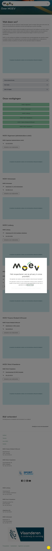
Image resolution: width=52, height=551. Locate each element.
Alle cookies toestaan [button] (17, 288)
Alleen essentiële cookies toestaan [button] (31, 288)
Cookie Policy (30, 285)
